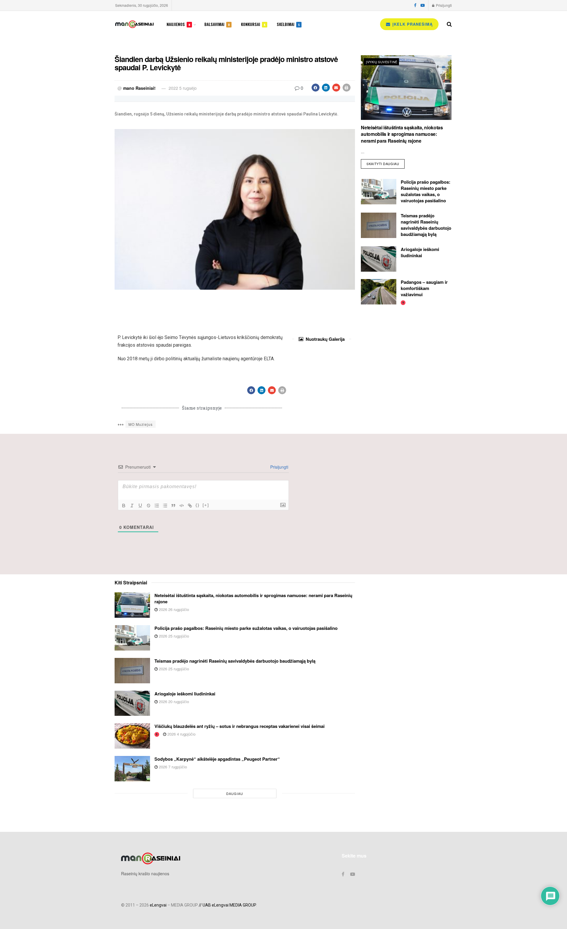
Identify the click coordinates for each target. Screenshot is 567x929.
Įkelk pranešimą (412, 24)
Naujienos (178, 24)
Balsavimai (217, 24)
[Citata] (173, 505)
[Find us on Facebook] (415, 5)
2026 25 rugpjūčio (173, 636)
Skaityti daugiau (385, 162)
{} (197, 505)
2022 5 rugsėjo (183, 88)
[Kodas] (181, 505)
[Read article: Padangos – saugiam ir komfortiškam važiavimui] (378, 291)
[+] (206, 505)
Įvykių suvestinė (381, 61)
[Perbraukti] (148, 505)
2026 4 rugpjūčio (180, 734)
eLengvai (158, 905)
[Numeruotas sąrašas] (157, 505)
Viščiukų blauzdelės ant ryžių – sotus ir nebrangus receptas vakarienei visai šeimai (239, 726)
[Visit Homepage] (134, 24)
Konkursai (253, 24)
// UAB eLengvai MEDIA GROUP (227, 905)
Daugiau (234, 793)
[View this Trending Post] (403, 302)
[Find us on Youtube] (423, 5)
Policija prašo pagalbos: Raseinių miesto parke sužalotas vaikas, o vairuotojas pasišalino (425, 191)
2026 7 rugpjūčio (172, 767)
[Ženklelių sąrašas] (165, 505)
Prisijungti (443, 5)
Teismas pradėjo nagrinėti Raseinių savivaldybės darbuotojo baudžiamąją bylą (426, 224)
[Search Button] (449, 24)
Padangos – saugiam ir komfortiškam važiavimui (424, 288)
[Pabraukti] (140, 505)
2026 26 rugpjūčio (173, 609)
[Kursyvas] (132, 505)
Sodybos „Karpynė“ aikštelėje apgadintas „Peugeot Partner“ (217, 759)
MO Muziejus (140, 424)
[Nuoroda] (190, 505)
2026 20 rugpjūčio (173, 701)
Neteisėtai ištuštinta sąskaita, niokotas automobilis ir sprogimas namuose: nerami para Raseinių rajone (402, 134)
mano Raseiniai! (139, 88)
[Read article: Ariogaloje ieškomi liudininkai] (378, 259)
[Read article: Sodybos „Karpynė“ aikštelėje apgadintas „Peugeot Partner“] (132, 768)
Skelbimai (288, 24)
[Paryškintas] (124, 505)
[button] (316, 88)
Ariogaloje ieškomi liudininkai (420, 252)
